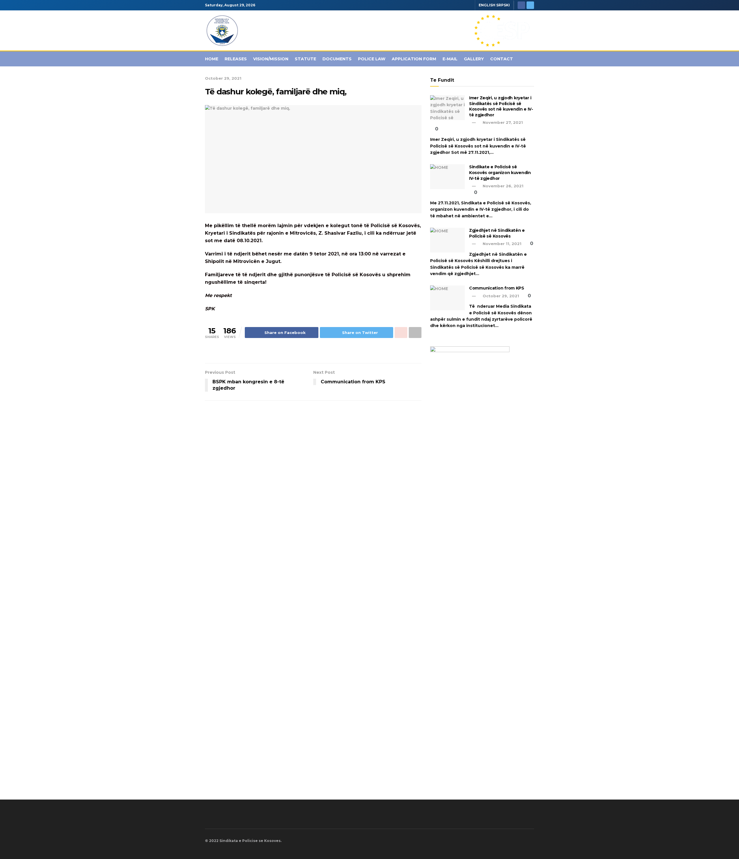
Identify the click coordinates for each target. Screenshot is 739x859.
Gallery (474, 58)
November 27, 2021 (502, 122)
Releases (236, 58)
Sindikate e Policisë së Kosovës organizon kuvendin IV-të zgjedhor (500, 172)
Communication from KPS (496, 288)
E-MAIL (450, 58)
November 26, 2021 (502, 186)
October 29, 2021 (223, 78)
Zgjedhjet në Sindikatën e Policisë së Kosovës (497, 233)
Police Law (371, 58)
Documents (337, 58)
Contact (501, 58)
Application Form (414, 58)
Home (211, 58)
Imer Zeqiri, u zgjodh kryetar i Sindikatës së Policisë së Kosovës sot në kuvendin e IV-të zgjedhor (501, 106)
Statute (305, 58)
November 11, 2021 (501, 243)
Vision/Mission (270, 58)
